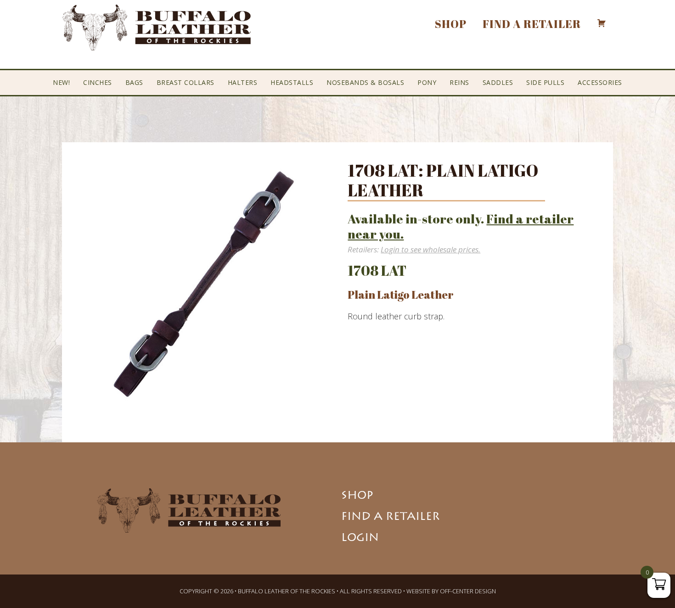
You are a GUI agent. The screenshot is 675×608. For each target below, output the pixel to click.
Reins (459, 82)
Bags (134, 82)
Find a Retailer (390, 517)
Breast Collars (185, 82)
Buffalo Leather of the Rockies (156, 27)
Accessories (600, 82)
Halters (243, 82)
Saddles (498, 82)
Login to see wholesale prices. (430, 249)
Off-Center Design (468, 591)
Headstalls (291, 82)
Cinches (97, 82)
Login (360, 538)
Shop (357, 496)
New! (61, 82)
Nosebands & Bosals (365, 82)
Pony (426, 82)
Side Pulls (545, 82)
